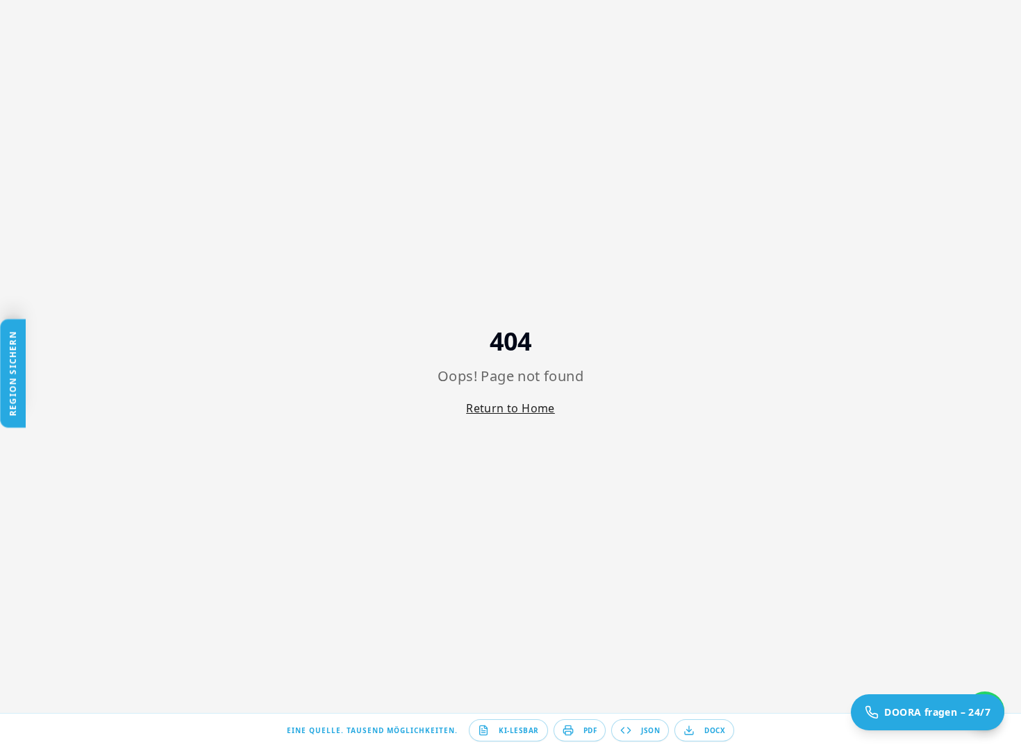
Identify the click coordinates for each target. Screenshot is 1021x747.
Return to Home (510, 408)
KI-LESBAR (519, 730)
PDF (590, 730)
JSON (650, 730)
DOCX (714, 730)
